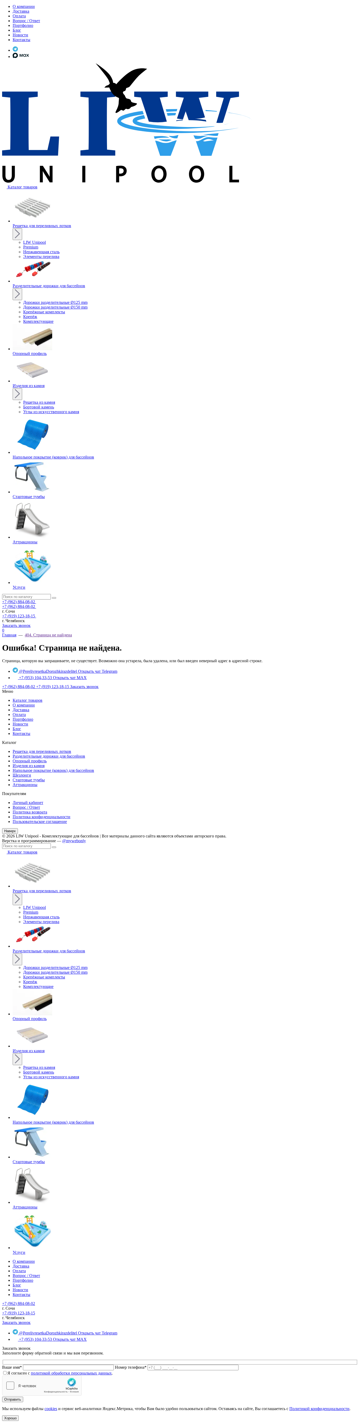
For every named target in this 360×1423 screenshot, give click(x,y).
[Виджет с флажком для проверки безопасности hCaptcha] (42, 1386)
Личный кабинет (28, 802)
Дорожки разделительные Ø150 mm (55, 307)
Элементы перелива (41, 256)
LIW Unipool (34, 242)
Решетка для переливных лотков (42, 751)
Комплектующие (38, 321)
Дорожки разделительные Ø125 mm (55, 302)
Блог (17, 729)
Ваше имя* (12, 1367)
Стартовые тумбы (29, 780)
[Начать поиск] (54, 598)
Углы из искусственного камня (51, 412)
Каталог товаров (27, 700)
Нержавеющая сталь (41, 252)
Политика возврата (30, 812)
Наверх (10, 831)
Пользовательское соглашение (40, 821)
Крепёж (30, 316)
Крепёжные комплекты (44, 312)
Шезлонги (22, 775)
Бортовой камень (38, 407)
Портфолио (23, 719)
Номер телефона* (131, 1367)
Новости (20, 724)
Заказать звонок (16, 625)
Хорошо (10, 1418)
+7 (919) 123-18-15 (19, 616)
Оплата (19, 714)
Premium (30, 247)
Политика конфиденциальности (41, 817)
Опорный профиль (30, 761)
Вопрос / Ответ (26, 807)
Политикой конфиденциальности (319, 1408)
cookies (51, 1408)
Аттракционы (25, 784)
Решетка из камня (39, 402)
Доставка (21, 710)
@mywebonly (74, 841)
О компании (24, 705)
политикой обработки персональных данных (71, 1373)
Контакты (21, 733)
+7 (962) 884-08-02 (19, 602)
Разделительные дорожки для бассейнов (49, 756)
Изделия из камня (29, 765)
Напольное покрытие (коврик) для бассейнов (53, 770)
